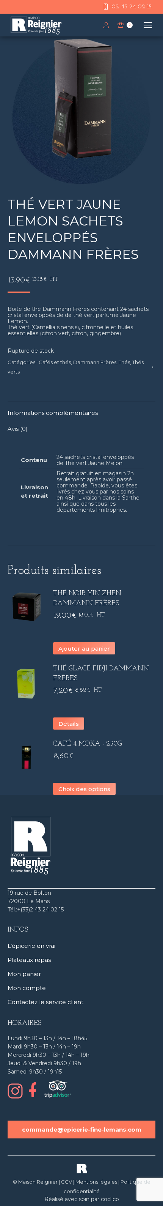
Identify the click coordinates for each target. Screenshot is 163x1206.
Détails (68, 723)
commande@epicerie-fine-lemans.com (81, 1129)
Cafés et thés (55, 362)
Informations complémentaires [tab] (53, 412)
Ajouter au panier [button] (84, 648)
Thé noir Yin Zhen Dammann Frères (87, 598)
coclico (110, 1199)
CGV (66, 1182)
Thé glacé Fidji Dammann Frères (101, 673)
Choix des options (84, 789)
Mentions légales (96, 1182)
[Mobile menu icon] (147, 25)
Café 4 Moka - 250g (87, 744)
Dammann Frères (94, 362)
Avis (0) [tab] (18, 428)
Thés (124, 362)
